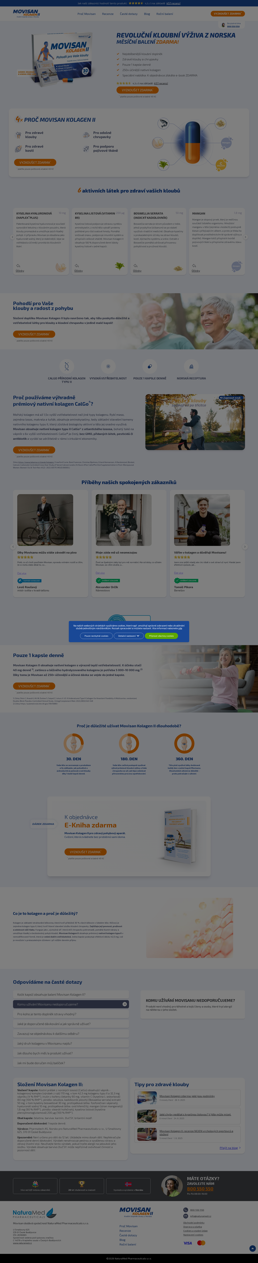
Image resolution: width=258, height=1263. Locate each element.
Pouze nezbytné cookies (96, 636)
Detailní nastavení (127, 636)
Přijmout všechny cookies (161, 636)
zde (180, 628)
